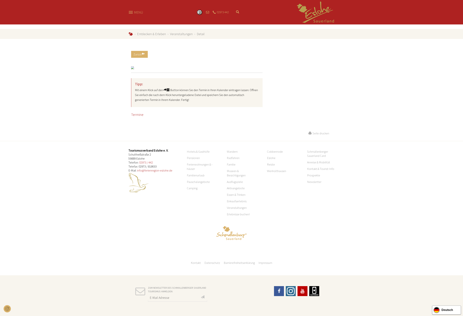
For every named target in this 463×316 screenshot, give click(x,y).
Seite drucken (320, 133)
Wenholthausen (276, 171)
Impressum (265, 263)
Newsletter (314, 182)
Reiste (271, 164)
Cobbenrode (275, 152)
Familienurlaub (196, 175)
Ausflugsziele (235, 182)
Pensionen (193, 158)
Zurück (137, 54)
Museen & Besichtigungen (236, 173)
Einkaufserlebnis (237, 201)
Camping (192, 188)
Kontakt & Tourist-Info (320, 169)
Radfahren (233, 158)
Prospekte (313, 175)
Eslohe (271, 158)
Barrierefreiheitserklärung (239, 263)
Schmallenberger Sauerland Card (317, 154)
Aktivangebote (236, 188)
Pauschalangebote (198, 182)
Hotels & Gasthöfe (198, 152)
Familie (231, 164)
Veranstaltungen (181, 34)
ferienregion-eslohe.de (130, 34)
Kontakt (196, 263)
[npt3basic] (315, 12)
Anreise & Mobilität (318, 162)
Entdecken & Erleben (151, 34)
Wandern (232, 152)
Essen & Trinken (236, 195)
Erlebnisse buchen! (238, 214)
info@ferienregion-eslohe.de (154, 170)
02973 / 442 (146, 162)
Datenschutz (212, 263)
